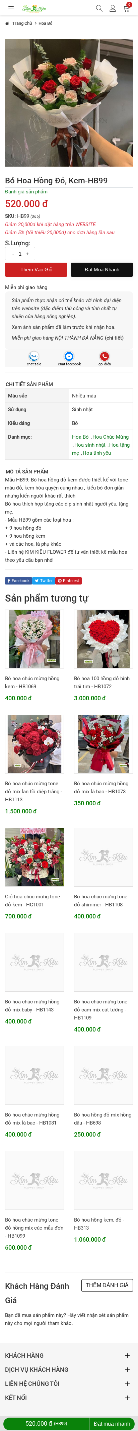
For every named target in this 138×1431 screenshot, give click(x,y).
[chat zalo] (34, 356)
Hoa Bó (80, 437)
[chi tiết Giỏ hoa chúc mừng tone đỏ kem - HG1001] (34, 857)
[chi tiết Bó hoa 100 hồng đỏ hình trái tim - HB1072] (103, 639)
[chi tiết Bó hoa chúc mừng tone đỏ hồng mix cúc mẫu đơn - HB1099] (34, 1180)
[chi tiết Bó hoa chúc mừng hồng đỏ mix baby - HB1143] (34, 962)
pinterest (71, 580)
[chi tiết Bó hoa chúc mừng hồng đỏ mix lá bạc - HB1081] (34, 1075)
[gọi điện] (104, 356)
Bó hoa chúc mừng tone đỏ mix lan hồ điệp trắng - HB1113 (33, 792)
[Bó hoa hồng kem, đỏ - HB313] (103, 1180)
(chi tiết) (114, 338)
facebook (20, 580)
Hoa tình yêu (97, 453)
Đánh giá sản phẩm (26, 192)
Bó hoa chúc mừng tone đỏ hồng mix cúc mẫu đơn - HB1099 (34, 1228)
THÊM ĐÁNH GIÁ (107, 1285)
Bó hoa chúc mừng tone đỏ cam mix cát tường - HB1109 (100, 1010)
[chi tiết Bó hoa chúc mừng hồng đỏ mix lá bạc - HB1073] (103, 744)
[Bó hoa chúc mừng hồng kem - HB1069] (34, 639)
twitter (46, 580)
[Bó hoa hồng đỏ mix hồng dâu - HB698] (103, 1075)
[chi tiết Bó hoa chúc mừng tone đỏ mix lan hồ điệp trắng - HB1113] (34, 744)
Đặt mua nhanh (102, 269)
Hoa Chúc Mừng (110, 437)
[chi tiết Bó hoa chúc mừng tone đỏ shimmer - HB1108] (103, 857)
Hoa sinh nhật (90, 445)
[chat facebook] (69, 356)
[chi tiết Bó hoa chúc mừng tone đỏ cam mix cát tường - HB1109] (103, 962)
